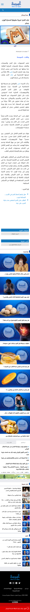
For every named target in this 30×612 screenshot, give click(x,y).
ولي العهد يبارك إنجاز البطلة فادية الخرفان (17, 463)
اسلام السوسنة (16, 591)
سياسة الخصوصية (18, 588)
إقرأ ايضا (25, 251)
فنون (26, 535)
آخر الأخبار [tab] (23, 442)
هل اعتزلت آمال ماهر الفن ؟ (14, 546)
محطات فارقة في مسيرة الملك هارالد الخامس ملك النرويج (12, 524)
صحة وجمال (24, 15)
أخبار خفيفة (25, 484)
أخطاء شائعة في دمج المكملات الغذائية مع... (17, 436)
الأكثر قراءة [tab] (9, 442)
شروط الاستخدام (8, 588)
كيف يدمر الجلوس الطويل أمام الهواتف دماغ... (16, 413)
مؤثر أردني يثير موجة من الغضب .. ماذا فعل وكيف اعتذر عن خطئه (11, 501)
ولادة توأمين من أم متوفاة (14, 495)
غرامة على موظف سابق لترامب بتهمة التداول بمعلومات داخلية (11, 518)
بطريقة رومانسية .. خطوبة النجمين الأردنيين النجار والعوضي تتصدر (12, 489)
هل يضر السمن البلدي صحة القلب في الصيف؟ (16, 366)
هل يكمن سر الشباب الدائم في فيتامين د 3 (17, 389)
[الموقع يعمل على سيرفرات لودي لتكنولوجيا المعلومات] (15, 602)
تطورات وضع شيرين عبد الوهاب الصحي (11, 558)
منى (11, 71)
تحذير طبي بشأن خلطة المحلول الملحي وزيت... (16, 273)
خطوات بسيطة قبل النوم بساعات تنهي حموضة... (15, 343)
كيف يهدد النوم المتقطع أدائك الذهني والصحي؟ (16, 297)
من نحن (26, 588)
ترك (11, 74)
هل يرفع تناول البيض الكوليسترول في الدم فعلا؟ (16, 320)
